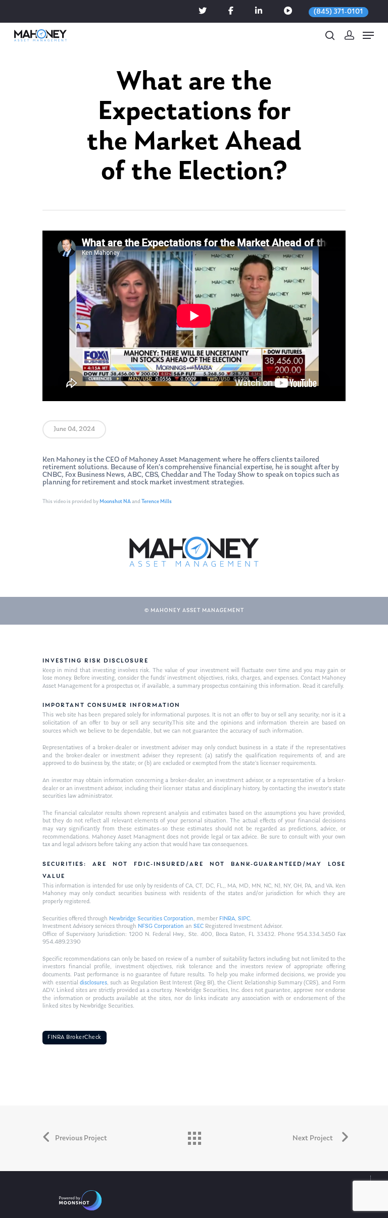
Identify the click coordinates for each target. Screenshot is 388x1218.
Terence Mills (156, 502)
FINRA (227, 919)
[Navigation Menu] (368, 35)
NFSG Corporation (161, 926)
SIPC (244, 919)
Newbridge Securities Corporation (151, 919)
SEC (198, 926)
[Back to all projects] (194, 1136)
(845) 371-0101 (338, 12)
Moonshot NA (115, 502)
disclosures (93, 983)
